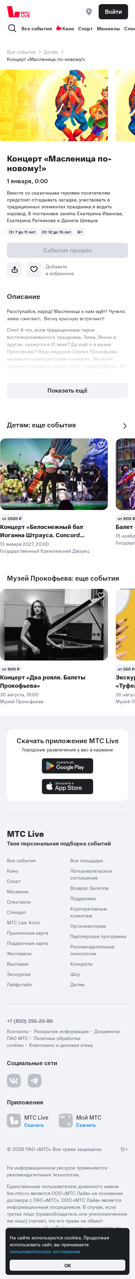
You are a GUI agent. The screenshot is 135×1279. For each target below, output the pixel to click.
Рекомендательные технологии (92, 950)
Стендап (16, 911)
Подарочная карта (27, 942)
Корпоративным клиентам (88, 912)
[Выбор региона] (89, 11)
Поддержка (83, 898)
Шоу (75, 973)
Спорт (85, 28)
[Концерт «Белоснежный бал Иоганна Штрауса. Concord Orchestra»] (54, 474)
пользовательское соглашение (45, 1251)
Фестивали (19, 953)
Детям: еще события (41, 425)
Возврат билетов (89, 887)
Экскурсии (18, 973)
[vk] (14, 1081)
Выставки (17, 963)
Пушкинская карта (27, 932)
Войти (113, 11)
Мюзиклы (108, 28)
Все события (36, 28)
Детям (51, 51)
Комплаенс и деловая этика (61, 1044)
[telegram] (35, 1081)
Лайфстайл (19, 984)
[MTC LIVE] (18, 11)
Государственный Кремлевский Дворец (44, 550)
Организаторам (88, 925)
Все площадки (86, 860)
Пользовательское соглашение (91, 874)
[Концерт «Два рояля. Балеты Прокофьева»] (54, 625)
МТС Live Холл (23, 922)
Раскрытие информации (61, 1031)
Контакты (17, 1031)
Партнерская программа (98, 936)
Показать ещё (67, 390)
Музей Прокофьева (22, 701)
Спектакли (19, 901)
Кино (68, 28)
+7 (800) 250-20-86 (30, 1020)
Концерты (81, 963)
